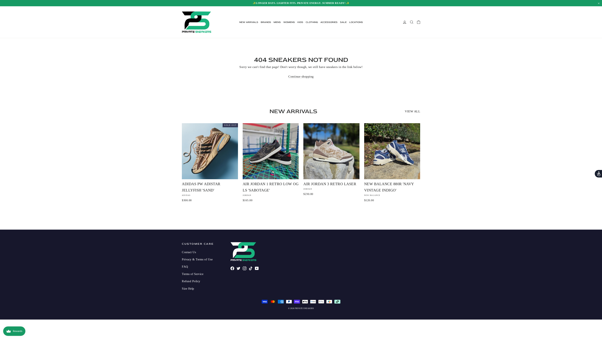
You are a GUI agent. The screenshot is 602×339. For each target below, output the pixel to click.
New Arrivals (248, 22)
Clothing (312, 22)
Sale (343, 22)
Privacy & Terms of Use (197, 259)
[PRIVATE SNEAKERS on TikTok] (251, 268)
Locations (356, 22)
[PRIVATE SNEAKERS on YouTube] (257, 268)
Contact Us (189, 252)
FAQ (185, 266)
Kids (300, 22)
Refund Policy (191, 281)
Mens (277, 22)
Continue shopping (301, 76)
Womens (289, 22)
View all (412, 111)
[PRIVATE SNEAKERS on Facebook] (232, 268)
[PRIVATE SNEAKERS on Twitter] (238, 268)
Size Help (188, 288)
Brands (266, 22)
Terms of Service (192, 274)
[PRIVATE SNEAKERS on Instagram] (244, 268)
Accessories (329, 22)
